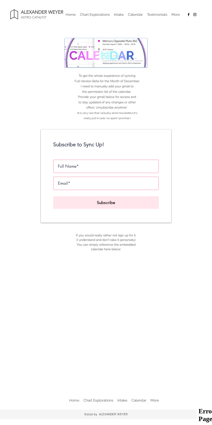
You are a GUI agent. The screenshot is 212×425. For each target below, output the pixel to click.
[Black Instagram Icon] (195, 14)
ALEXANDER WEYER (42, 12)
